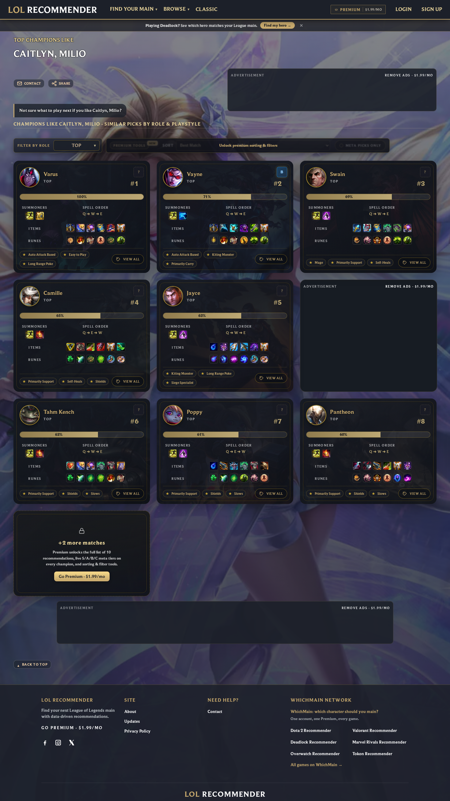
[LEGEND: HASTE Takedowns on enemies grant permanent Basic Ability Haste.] (377, 241)
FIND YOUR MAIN (133, 9)
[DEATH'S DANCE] (90, 347)
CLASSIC (206, 9)
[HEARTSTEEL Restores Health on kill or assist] (70, 466)
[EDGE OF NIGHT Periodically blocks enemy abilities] (254, 347)
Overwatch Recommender (315, 753)
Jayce (193, 293)
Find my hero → (277, 25)
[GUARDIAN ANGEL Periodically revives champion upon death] (121, 228)
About (130, 711)
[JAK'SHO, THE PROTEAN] (244, 228)
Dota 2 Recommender (311, 730)
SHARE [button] (64, 83)
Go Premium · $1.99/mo (82, 576)
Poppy (194, 412)
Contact (215, 711)
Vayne (194, 174)
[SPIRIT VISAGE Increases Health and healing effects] (387, 228)
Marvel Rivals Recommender (379, 742)
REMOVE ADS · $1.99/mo (409, 75)
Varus (50, 174)
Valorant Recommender (374, 730)
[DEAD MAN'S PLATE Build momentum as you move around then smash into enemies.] (264, 466)
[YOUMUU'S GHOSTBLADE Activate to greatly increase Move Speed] (223, 347)
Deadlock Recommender (313, 742)
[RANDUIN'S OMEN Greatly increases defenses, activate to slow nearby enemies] (121, 466)
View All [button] (131, 259)
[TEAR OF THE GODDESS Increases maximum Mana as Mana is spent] (213, 347)
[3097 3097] (234, 228)
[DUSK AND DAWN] (80, 228)
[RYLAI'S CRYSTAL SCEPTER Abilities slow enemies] (357, 228)
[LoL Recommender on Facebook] (45, 743)
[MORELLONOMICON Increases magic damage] (397, 228)
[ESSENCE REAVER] (223, 228)
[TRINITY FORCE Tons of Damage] (70, 347)
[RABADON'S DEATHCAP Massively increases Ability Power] (111, 228)
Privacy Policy (137, 731)
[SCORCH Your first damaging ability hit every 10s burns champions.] (407, 478)
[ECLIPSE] (357, 466)
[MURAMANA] (234, 347)
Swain (337, 174)
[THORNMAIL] (111, 466)
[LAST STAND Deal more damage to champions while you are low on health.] (100, 241)
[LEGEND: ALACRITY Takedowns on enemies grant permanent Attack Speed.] (90, 241)
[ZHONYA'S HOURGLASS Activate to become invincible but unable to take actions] (100, 228)
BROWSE (176, 9)
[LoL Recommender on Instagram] (58, 743)
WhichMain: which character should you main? (334, 711)
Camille (52, 293)
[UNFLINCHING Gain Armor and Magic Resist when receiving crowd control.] (100, 360)
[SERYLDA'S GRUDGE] (244, 347)
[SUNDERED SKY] (223, 466)
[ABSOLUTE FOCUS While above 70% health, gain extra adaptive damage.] (234, 360)
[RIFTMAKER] (90, 228)
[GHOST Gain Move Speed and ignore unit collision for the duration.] (183, 216)
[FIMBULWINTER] (234, 466)
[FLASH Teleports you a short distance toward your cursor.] (29, 216)
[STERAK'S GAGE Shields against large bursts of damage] (100, 347)
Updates (132, 721)
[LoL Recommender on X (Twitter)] (72, 743)
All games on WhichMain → (317, 764)
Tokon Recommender (372, 753)
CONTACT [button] (32, 83)
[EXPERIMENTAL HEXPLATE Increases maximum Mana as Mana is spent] (70, 228)
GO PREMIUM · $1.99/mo (72, 727)
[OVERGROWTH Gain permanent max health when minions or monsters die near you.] (121, 241)
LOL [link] (52, 9)
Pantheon (342, 412)
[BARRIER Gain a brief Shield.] (40, 216)
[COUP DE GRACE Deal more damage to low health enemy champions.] (244, 241)
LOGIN (404, 9)
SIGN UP (432, 9)
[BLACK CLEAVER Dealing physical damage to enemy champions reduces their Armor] (367, 466)
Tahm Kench (58, 412)
